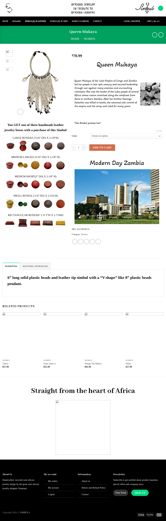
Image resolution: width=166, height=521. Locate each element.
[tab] (11, 266)
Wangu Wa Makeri (93, 363)
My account (53, 487)
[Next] (60, 83)
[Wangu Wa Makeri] (104, 335)
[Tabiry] (21, 335)
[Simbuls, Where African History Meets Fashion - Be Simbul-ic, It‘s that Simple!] (83, 8)
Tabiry (5, 363)
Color (74, 136)
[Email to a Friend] (86, 241)
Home (5, 21)
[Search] (160, 8)
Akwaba (16, 21)
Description (11, 266)
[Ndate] (145, 335)
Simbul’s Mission (80, 21)
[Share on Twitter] (80, 241)
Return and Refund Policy (94, 487)
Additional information (35, 266)
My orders (52, 481)
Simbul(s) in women (35, 21)
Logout (51, 494)
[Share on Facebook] (74, 241)
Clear (159, 131)
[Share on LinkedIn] (98, 241)
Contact (97, 21)
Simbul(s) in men (59, 21)
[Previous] (21, 83)
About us (86, 481)
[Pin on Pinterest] (92, 241)
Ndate (128, 363)
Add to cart (102, 147)
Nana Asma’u (49, 363)
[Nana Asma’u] (62, 335)
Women (89, 38)
